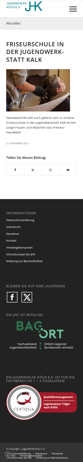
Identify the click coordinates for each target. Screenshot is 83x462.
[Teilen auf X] (33, 170)
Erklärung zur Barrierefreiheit (24, 261)
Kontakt (11, 240)
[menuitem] (71, 8)
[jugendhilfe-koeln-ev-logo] (34, 8)
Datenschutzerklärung (20, 220)
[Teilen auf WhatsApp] (50, 170)
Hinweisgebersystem (19, 247)
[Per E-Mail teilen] (67, 170)
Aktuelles (13, 23)
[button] (7, 454)
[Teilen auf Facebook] (15, 170)
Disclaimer (12, 234)
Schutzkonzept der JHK (20, 254)
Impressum (13, 227)
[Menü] (71, 8)
